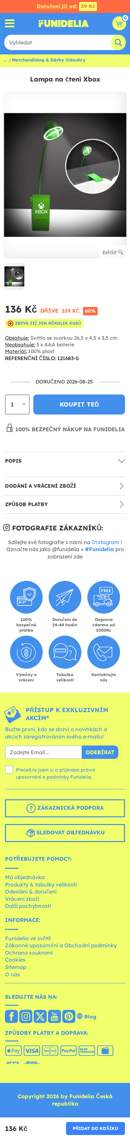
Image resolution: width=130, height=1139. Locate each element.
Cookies (15, 959)
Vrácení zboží (22, 899)
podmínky (58, 777)
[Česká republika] (11, 1017)
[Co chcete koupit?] (10, 23)
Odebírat (100, 752)
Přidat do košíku (95, 1128)
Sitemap (15, 967)
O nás (12, 974)
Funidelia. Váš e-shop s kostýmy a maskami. (64, 23)
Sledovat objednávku (70, 832)
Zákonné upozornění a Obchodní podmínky (61, 945)
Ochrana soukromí (29, 952)
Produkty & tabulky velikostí (41, 884)
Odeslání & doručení (31, 891)
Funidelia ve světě (28, 938)
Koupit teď (79, 404)
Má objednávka (25, 877)
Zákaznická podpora (70, 808)
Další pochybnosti (28, 906)
